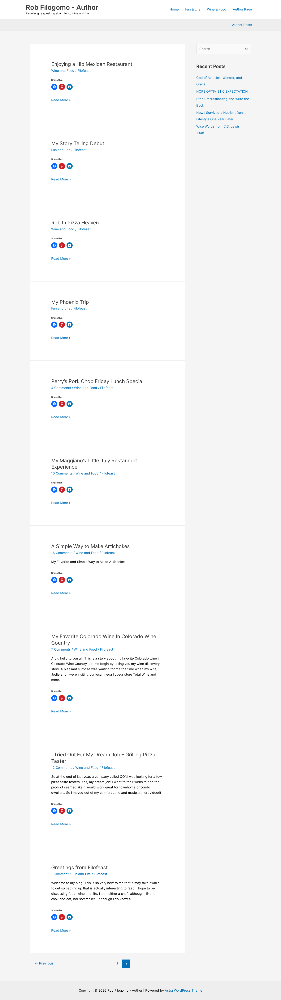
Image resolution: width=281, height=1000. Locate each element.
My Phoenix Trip (70, 302)
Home (174, 9)
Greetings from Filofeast (79, 867)
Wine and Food (62, 71)
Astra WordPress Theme (183, 990)
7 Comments (61, 649)
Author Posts (242, 25)
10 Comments (61, 473)
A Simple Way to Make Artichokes (90, 546)
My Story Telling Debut (77, 143)
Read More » (61, 100)
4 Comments (61, 388)
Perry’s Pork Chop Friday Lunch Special (97, 381)
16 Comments (61, 553)
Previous (44, 963)
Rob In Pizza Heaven (75, 223)
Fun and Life (60, 150)
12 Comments (61, 768)
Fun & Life (193, 9)
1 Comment (60, 874)
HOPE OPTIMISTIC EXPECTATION (222, 91)
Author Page (242, 9)
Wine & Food (216, 9)
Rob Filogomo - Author (62, 7)
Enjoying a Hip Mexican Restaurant (91, 64)
